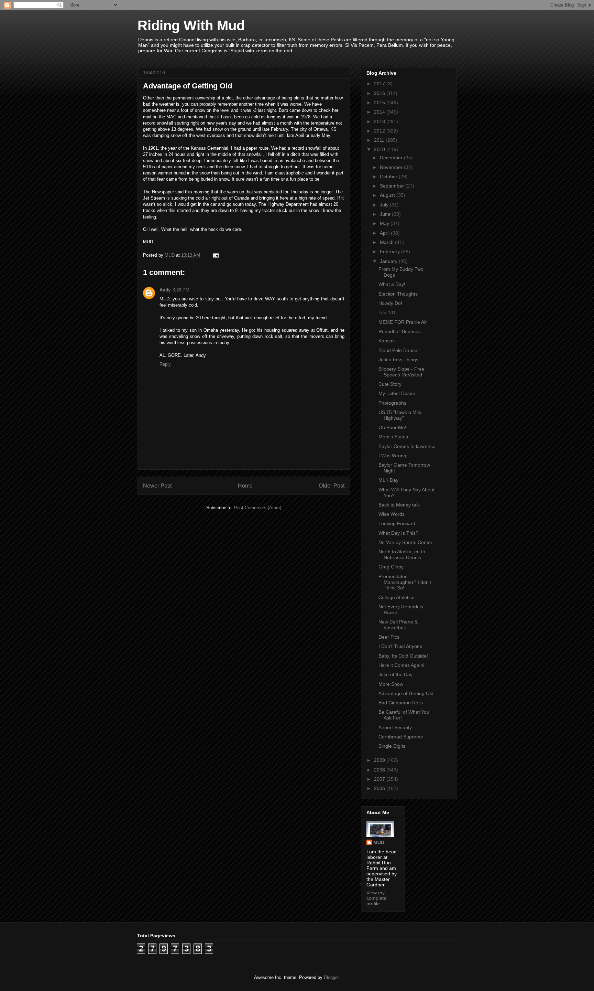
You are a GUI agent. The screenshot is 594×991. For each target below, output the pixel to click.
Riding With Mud (191, 25)
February (390, 251)
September (392, 186)
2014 (380, 112)
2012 (380, 131)
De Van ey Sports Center (405, 542)
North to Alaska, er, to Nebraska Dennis (401, 554)
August (388, 195)
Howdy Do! (390, 303)
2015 (380, 102)
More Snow (390, 684)
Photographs (392, 403)
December (392, 157)
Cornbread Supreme (400, 736)
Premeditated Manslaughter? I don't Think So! (404, 582)
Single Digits (391, 746)
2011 (380, 140)
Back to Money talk (399, 505)
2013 (380, 121)
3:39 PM (181, 289)
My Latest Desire (396, 393)
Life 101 (387, 312)
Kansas (386, 340)
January (389, 261)
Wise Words (391, 514)
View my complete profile (376, 898)
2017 (380, 83)
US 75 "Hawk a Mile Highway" (399, 415)
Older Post (331, 486)
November (392, 167)
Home (245, 486)
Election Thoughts (398, 294)
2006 (380, 788)
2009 (380, 760)
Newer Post (157, 486)
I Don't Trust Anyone (400, 646)
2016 (380, 93)
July (385, 204)
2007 (380, 779)
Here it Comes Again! (401, 665)
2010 (380, 149)
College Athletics (396, 597)
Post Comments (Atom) (257, 507)
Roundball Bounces (399, 331)
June (386, 214)
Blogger (331, 977)
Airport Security (395, 727)
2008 (380, 769)
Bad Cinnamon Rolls (400, 702)
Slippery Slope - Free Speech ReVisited (401, 371)
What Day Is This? (398, 533)
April (385, 233)
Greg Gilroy (391, 566)
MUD (378, 842)
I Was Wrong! (393, 455)
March (387, 242)
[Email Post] (215, 255)
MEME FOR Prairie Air (402, 322)
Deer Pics (388, 637)
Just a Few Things (398, 359)
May (385, 223)
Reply (165, 364)
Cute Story (390, 384)
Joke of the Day (395, 674)
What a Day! (391, 284)
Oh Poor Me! (392, 427)
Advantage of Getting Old (405, 693)
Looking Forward (396, 523)
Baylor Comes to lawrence (407, 446)
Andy (165, 289)
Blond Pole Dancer (398, 350)
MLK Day (388, 480)
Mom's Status (393, 436)
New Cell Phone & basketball (398, 624)
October (389, 176)
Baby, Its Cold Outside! (403, 656)
